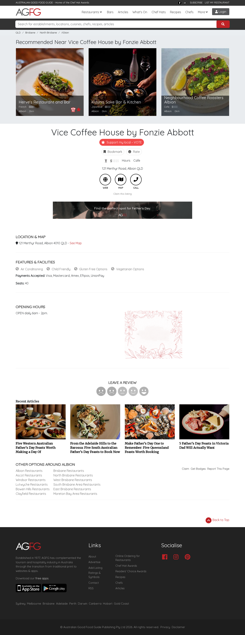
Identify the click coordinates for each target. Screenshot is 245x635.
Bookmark (114, 152)
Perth (72, 603)
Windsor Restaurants (31, 480)
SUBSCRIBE (196, 2)
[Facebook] (180, 3)
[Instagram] (185, 3)
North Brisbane (48, 32)
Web (105, 179)
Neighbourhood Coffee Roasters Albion (193, 99)
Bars (110, 12)
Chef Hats (159, 12)
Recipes (175, 12)
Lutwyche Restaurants (32, 484)
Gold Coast (121, 603)
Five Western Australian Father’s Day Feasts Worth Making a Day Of (36, 447)
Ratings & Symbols (94, 575)
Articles (123, 12)
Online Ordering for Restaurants (127, 558)
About (92, 556)
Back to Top (220, 520)
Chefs (189, 12)
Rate (136, 152)
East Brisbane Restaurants (72, 489)
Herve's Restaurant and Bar (44, 102)
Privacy (165, 627)
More (201, 12)
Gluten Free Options (93, 269)
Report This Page (218, 469)
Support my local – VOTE (124, 142)
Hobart (107, 603)
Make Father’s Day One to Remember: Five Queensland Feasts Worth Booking (147, 447)
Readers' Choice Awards (130, 571)
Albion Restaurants (29, 471)
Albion (65, 32)
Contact (93, 583)
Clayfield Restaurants (31, 494)
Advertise (94, 562)
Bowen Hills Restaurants (33, 489)
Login (222, 12)
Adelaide (62, 603)
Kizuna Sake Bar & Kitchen (116, 102)
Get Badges (198, 469)
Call (136, 179)
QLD (18, 32)
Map (120, 179)
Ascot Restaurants (29, 475)
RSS (91, 588)
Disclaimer (178, 627)
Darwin (82, 603)
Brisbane (30, 32)
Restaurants (90, 12)
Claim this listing (123, 193)
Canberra (95, 603)
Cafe (136, 160)
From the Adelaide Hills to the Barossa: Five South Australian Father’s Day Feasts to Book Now (95, 447)
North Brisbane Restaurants (73, 475)
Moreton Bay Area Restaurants (75, 494)
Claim (185, 469)
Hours (126, 160)
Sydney (20, 603)
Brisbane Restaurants (68, 471)
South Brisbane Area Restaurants (76, 484)
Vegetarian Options (130, 269)
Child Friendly (61, 269)
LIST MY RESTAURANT (217, 2)
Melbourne (34, 603)
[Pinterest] (188, 557)
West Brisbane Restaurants (72, 480)
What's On (139, 12)
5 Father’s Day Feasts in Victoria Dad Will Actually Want (204, 445)
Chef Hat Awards (79, 2)
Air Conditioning (32, 269)
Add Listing (95, 568)
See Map (76, 243)
